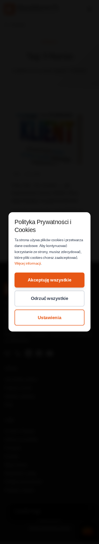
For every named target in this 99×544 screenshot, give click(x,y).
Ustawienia (49, 317)
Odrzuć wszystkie (49, 298)
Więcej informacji (28, 263)
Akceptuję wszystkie (49, 280)
